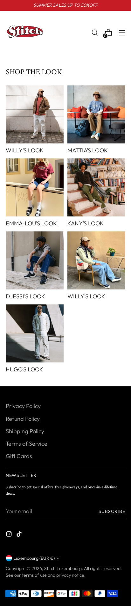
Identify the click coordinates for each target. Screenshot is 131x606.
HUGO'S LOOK (24, 369)
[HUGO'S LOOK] (35, 333)
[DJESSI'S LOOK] (35, 260)
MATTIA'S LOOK (87, 150)
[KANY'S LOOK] (96, 187)
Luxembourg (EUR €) (34, 558)
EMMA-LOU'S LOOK (31, 223)
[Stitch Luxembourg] (25, 32)
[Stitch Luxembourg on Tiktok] (20, 535)
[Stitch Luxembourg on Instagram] (9, 535)
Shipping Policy (25, 431)
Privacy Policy (23, 406)
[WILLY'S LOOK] (35, 114)
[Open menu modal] (121, 32)
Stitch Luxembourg (63, 568)
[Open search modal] (94, 32)
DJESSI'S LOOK (25, 296)
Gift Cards (19, 456)
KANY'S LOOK (85, 223)
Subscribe (112, 511)
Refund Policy (23, 418)
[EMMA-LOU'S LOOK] (35, 187)
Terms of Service (26, 443)
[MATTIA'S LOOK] (96, 114)
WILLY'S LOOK (25, 150)
